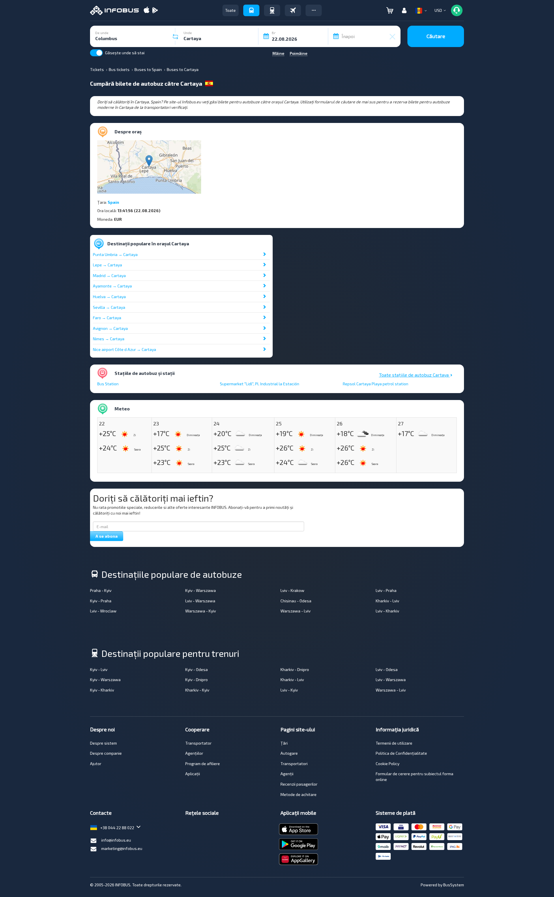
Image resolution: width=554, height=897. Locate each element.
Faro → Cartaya (107, 317)
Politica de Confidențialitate (401, 753)
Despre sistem (103, 743)
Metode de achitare (298, 794)
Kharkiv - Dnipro (294, 669)
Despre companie (106, 753)
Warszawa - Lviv (295, 610)
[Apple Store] (146, 10)
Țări (284, 743)
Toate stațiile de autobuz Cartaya (414, 375)
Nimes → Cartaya (108, 338)
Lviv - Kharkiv (387, 610)
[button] (314, 10)
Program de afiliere (202, 763)
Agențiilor (194, 753)
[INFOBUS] (114, 10)
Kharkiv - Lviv (387, 600)
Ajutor (95, 763)
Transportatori (294, 763)
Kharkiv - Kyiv (197, 689)
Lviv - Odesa (387, 669)
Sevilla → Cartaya (109, 307)
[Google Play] (154, 10)
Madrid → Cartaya (109, 275)
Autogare (289, 753)
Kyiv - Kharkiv (102, 689)
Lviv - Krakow (292, 590)
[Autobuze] (251, 10)
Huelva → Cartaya (109, 296)
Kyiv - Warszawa (200, 590)
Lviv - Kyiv (289, 689)
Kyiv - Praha (100, 600)
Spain (113, 202)
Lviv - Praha (386, 590)
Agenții (286, 773)
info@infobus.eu (116, 840)
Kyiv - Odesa (196, 669)
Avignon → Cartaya (110, 328)
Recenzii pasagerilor (298, 784)
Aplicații (192, 773)
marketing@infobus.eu (121, 848)
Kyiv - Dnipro (196, 679)
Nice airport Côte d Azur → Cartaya (124, 349)
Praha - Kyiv (100, 590)
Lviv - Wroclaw (103, 610)
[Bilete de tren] (272, 10)
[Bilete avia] (293, 10)
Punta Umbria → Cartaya (115, 254)
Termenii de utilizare (394, 743)
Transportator (198, 743)
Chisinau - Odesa (295, 600)
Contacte (101, 813)
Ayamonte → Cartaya (112, 285)
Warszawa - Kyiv (200, 610)
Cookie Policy (387, 763)
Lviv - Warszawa (200, 600)
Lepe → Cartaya (107, 264)
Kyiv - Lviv (98, 669)
